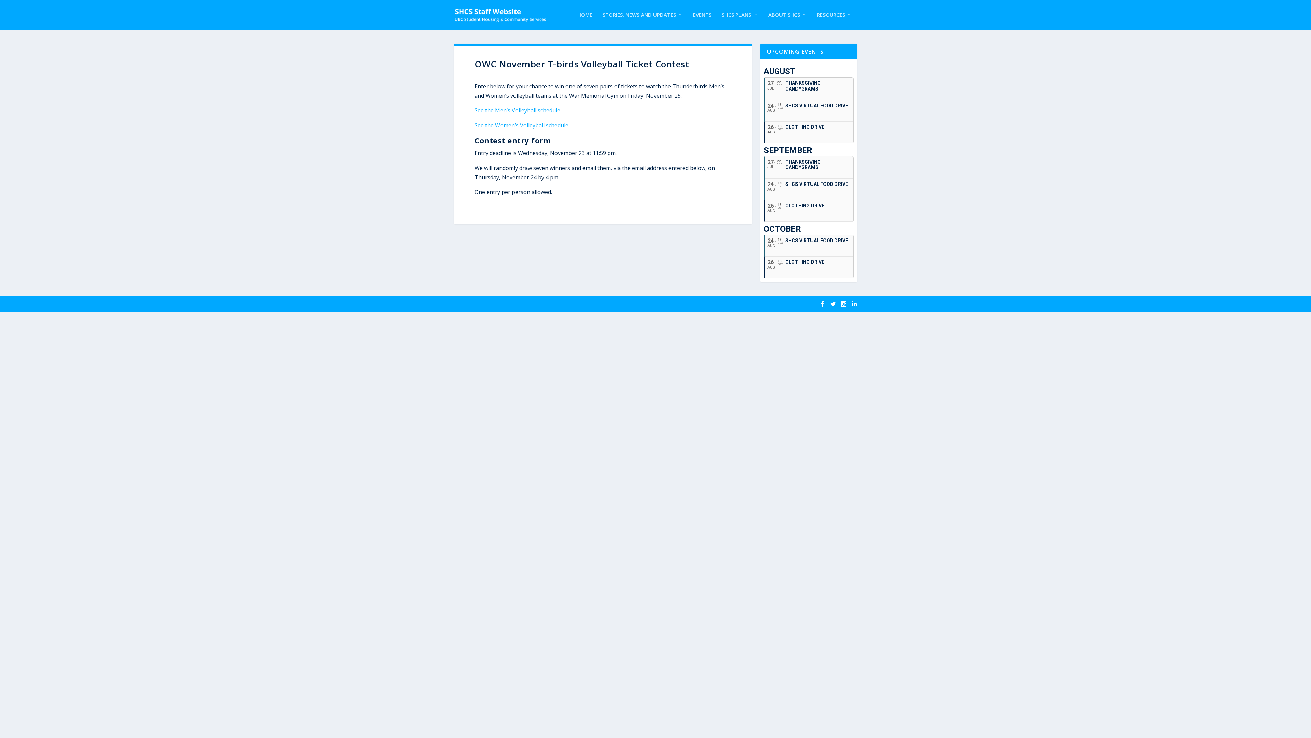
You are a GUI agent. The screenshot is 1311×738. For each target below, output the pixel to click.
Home (584, 15)
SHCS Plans (736, 15)
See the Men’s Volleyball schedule (517, 110)
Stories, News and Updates (639, 15)
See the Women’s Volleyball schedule (521, 125)
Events (702, 15)
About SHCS (784, 15)
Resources (831, 15)
